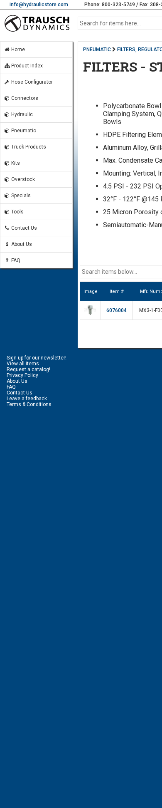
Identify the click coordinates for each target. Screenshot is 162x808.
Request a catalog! (28, 369)
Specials (20, 195)
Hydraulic (21, 114)
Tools (17, 212)
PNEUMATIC (97, 49)
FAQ (15, 260)
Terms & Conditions (29, 404)
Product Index (26, 66)
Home (17, 49)
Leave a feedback (27, 399)
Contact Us (23, 228)
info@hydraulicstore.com (39, 4)
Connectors (24, 98)
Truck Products (28, 147)
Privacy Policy (22, 375)
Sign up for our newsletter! (36, 358)
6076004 (116, 310)
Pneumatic (23, 131)
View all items (23, 364)
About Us (21, 244)
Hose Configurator (31, 82)
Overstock (22, 179)
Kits (15, 163)
